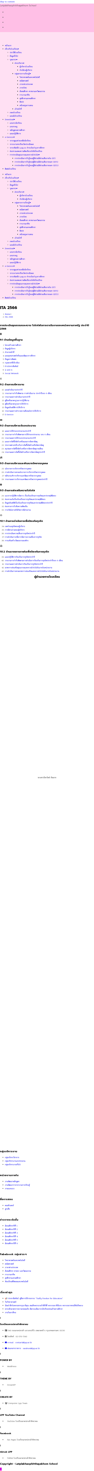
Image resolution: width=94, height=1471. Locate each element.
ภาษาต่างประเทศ (26, 84)
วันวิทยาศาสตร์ (10, 1301)
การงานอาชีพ (25, 94)
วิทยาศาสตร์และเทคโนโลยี (30, 77)
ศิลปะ (22, 101)
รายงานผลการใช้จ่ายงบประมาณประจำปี (20, 438)
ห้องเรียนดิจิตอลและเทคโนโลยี (16, 1281)
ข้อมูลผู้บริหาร (10, 348)
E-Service (9, 414)
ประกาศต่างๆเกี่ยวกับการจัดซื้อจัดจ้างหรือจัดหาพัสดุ (24, 445)
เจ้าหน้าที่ (18, 108)
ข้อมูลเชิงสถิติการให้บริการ (15, 407)
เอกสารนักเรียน (16, 123)
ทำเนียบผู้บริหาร (26, 70)
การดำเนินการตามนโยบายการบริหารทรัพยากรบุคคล (25, 472)
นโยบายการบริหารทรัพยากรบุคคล (18, 468)
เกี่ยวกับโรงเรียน (11, 48)
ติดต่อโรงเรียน (10, 168)
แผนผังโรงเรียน (16, 115)
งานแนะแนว (9, 1188)
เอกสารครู (14, 126)
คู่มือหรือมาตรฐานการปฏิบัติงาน (17, 400)
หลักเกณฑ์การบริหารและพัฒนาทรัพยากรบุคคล (23, 475)
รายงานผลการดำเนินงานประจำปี (17, 396)
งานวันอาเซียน (10, 1312)
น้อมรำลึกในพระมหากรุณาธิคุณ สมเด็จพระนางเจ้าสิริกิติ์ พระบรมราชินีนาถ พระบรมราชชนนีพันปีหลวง (44, 1305)
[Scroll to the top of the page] (1, 1469)
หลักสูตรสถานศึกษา (17, 130)
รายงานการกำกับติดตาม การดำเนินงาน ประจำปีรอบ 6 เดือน (28, 393)
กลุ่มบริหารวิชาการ (12, 1157)
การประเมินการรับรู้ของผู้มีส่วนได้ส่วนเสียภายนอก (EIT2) (37, 165)
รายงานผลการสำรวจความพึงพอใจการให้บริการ (23, 410)
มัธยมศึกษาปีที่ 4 (11, 1236)
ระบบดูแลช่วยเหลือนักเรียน (20, 140)
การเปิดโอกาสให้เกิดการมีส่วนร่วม (18, 509)
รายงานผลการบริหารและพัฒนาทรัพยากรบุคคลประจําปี (26, 479)
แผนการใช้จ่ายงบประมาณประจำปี (18, 431)
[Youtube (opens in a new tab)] (6, 17)
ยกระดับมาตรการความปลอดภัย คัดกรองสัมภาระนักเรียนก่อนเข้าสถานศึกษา (34, 1308)
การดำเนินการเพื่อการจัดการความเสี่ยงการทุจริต (23, 537)
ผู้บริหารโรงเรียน (26, 66)
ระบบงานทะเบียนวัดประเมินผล (22, 144)
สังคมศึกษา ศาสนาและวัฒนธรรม (32, 91)
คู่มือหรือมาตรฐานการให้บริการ (16, 403)
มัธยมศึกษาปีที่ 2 (11, 1229)
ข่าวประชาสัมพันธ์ (11, 366)
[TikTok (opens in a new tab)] (6, 27)
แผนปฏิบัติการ (15, 133)
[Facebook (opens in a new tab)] (6, 12)
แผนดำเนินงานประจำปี (14, 389)
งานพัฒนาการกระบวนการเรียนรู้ (17, 1184)
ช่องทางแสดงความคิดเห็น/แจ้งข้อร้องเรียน (26, 151)
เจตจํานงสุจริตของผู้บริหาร (15, 526)
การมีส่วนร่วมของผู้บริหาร (15, 529)
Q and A (8, 369)
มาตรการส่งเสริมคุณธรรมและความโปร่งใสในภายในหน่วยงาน (28, 567)
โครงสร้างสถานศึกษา (13, 345)
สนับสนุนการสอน (26, 105)
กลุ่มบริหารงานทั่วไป (13, 1164)
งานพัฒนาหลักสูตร (12, 1181)
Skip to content (7, 1)
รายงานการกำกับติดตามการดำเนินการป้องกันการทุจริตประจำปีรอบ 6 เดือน (34, 560)
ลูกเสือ (7, 1208)
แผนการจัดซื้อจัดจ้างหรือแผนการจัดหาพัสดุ (21, 441)
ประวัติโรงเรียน (16, 52)
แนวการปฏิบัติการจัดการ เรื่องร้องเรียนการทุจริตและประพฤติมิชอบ (30, 495)
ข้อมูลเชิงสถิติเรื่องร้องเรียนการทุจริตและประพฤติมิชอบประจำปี (29, 502)
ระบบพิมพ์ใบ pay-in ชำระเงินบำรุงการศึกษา (27, 147)
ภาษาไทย (23, 87)
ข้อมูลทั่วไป (14, 56)
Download (9, 119)
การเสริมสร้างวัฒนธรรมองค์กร (17, 540)
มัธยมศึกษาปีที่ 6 (11, 1243)
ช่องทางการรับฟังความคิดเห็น (16, 506)
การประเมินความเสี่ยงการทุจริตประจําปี (20, 533)
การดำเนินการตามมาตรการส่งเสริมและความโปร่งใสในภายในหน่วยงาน (32, 571)
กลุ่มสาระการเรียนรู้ (22, 73)
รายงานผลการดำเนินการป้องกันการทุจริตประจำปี (24, 564)
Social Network (11, 373)
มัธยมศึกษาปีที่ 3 (11, 1232)
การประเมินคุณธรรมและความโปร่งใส (24, 154)
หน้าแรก (8, 45)
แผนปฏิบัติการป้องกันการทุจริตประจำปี (20, 556)
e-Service (9, 137)
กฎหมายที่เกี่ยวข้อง (12, 362)
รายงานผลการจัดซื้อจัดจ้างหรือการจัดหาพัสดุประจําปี (25, 452)
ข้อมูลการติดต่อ (10, 359)
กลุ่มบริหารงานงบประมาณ (15, 1160)
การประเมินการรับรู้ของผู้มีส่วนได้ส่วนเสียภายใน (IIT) (35, 158)
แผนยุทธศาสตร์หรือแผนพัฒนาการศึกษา (20, 355)
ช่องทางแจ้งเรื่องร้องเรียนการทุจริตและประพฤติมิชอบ (25, 499)
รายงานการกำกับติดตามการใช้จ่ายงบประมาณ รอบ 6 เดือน (27, 434)
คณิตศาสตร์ (24, 80)
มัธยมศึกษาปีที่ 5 (11, 1239)
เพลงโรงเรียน (15, 112)
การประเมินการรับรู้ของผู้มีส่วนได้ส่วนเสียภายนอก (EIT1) (36, 161)
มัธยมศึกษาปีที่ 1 (11, 1225)
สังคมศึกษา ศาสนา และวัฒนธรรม (18, 1270)
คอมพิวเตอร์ (9, 1205)
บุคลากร (13, 59)
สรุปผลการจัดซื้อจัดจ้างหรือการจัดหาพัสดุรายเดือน (24, 448)
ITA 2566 (9, 316)
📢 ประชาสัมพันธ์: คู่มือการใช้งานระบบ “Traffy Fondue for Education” (34, 1298)
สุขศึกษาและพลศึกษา (28, 98)
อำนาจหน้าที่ (9, 352)
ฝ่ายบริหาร (19, 63)
